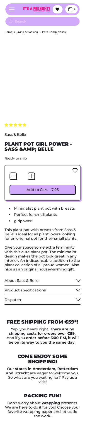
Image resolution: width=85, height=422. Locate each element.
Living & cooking (27, 31)
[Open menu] (12, 9)
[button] (16, 125)
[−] (13, 176)
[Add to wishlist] (75, 170)
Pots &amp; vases (54, 31)
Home (8, 31)
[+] (31, 176)
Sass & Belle (15, 134)
